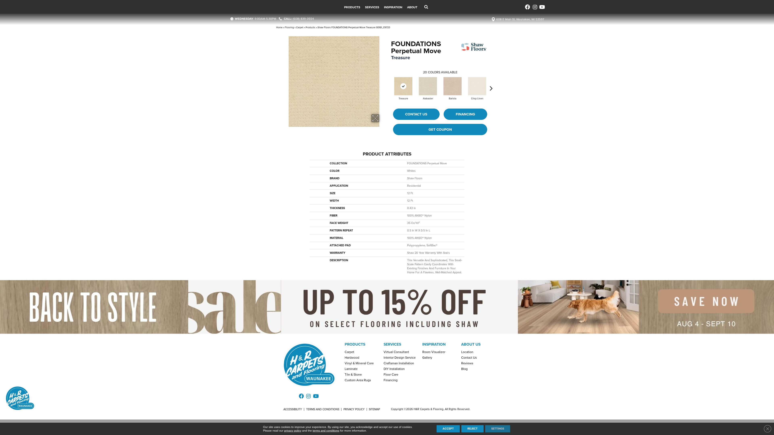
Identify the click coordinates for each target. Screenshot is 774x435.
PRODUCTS (355, 344)
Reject (472, 429)
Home (279, 27)
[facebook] (527, 6)
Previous (389, 82)
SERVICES (392, 344)
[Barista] (452, 86)
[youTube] (541, 6)
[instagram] (534, 6)
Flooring (289, 27)
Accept (448, 429)
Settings (497, 429)
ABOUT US (471, 344)
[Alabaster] (428, 86)
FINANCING (465, 114)
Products (310, 27)
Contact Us (416, 114)
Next (491, 82)
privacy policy (292, 430)
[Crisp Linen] (477, 86)
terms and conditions (326, 430)
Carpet (299, 27)
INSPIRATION (434, 344)
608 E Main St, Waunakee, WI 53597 (520, 19)
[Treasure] (403, 86)
